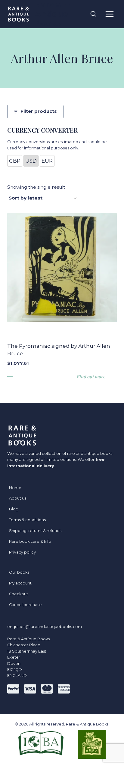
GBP (14, 161)
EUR (47, 161)
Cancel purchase (25, 604)
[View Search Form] (93, 14)
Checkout (18, 594)
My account (20, 583)
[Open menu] (109, 14)
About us (17, 498)
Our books (19, 572)
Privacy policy (22, 552)
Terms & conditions (27, 520)
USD (31, 161)
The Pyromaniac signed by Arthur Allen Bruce (58, 350)
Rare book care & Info (30, 541)
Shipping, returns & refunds (35, 530)
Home (15, 487)
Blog (13, 509)
